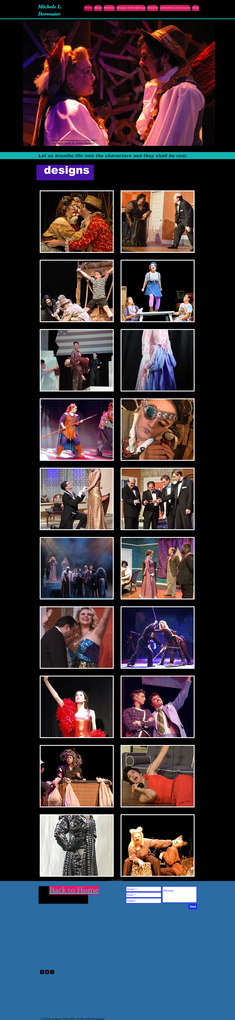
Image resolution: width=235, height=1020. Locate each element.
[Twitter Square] (47, 972)
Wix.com (100, 1019)
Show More (117, 879)
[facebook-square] (42, 972)
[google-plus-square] (52, 972)
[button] (131, 8)
